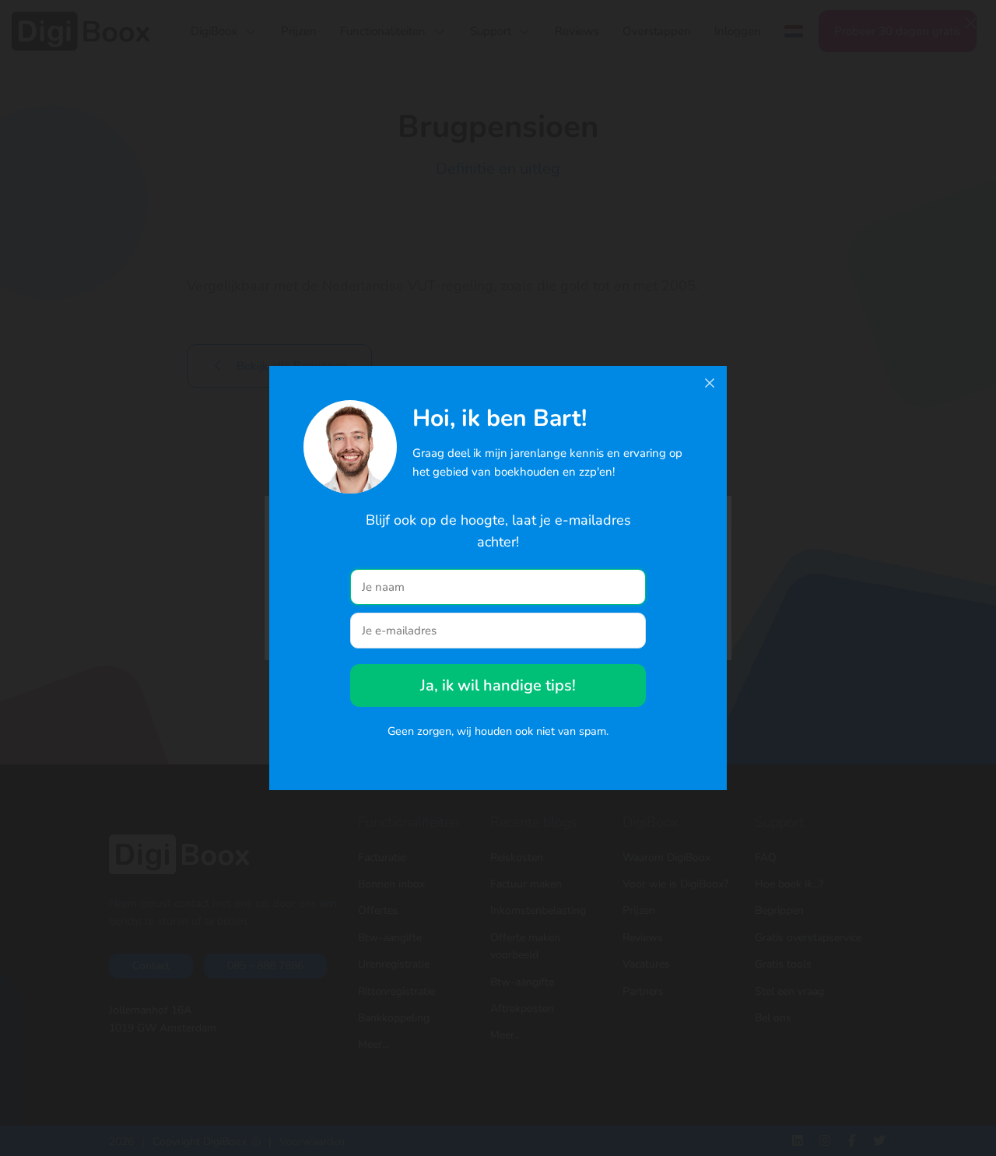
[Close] (710, 383)
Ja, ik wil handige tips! (498, 685)
